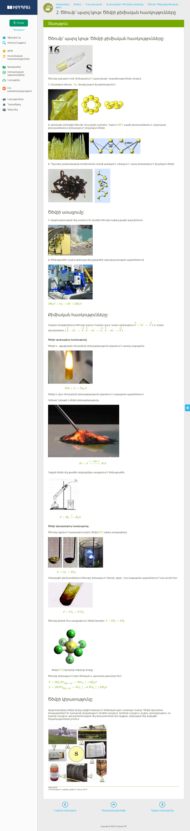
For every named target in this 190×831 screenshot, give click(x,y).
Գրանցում (18, 29)
